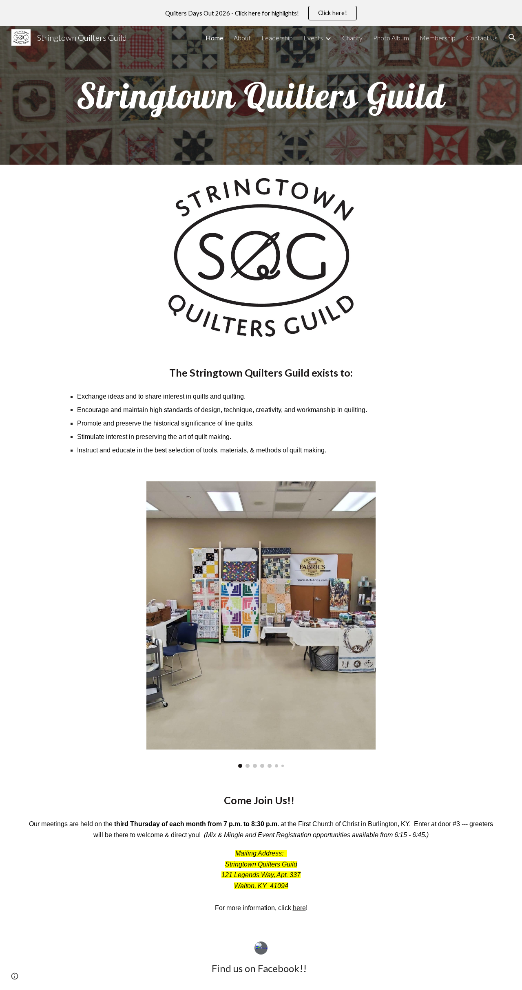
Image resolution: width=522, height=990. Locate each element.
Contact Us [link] (482, 38)
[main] (261, 95)
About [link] (242, 38)
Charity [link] (352, 38)
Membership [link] (438, 38)
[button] (512, 37)
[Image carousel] (261, 624)
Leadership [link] (277, 38)
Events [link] (313, 38)
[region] (261, 13)
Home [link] (214, 38)
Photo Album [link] (391, 38)
